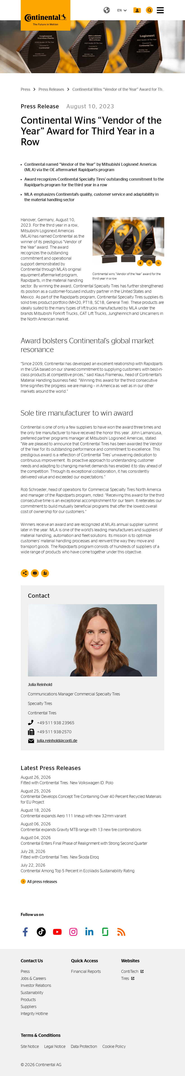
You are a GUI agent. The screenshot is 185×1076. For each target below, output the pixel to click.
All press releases (42, 881)
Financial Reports (86, 971)
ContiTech (130, 971)
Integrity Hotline (34, 1013)
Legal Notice (54, 1046)
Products (28, 999)
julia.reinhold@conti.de (57, 740)
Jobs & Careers (33, 978)
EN (119, 10)
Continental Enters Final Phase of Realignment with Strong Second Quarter (84, 843)
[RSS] (122, 931)
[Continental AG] (45, 15)
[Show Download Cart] (137, 10)
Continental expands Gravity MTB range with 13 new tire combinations (81, 829)
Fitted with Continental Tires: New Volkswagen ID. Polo (67, 783)
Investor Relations (36, 985)
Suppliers (29, 1006)
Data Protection (84, 1046)
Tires (125, 978)
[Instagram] (74, 931)
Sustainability (32, 992)
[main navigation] (160, 10)
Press (25, 971)
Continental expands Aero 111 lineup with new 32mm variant (73, 816)
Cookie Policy (114, 1046)
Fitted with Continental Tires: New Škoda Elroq (60, 857)
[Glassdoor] (106, 931)
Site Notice (30, 1046)
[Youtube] (58, 931)
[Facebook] (26, 931)
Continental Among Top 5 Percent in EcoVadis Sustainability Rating (77, 871)
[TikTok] (42, 931)
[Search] (149, 10)
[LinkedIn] (90, 931)
